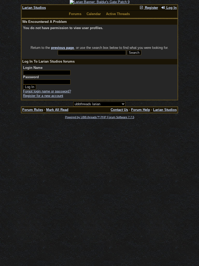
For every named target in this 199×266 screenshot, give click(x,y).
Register (151, 8)
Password (31, 77)
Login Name (32, 68)
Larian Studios (34, 8)
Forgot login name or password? (47, 91)
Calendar (94, 14)
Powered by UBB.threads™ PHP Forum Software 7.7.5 (99, 117)
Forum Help (140, 110)
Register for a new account (43, 96)
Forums (75, 14)
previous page (62, 48)
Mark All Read (57, 110)
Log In (171, 8)
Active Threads (118, 14)
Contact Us (119, 110)
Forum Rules (32, 110)
